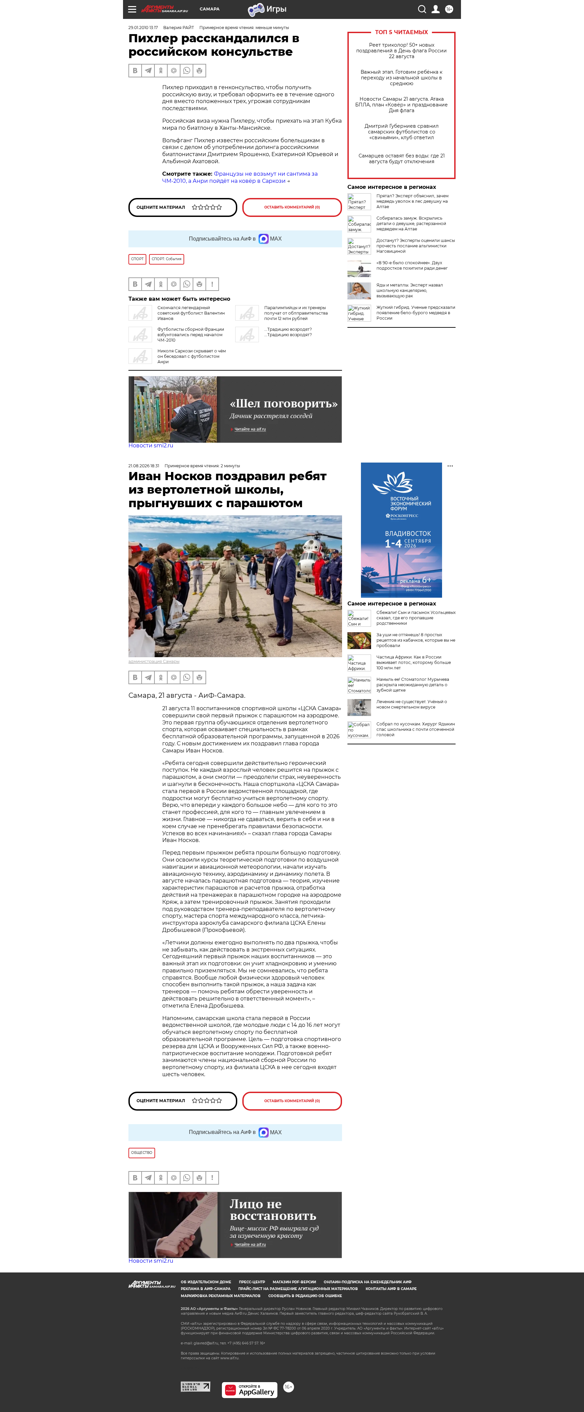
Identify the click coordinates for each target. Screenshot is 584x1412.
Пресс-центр (252, 1282)
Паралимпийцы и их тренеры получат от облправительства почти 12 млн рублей (296, 313)
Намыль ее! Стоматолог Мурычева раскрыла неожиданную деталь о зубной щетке (412, 685)
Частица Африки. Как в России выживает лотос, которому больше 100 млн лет (413, 662)
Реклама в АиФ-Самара (205, 1289)
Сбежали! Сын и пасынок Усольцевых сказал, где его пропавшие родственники (416, 618)
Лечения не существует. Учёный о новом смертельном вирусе (411, 704)
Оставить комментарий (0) (292, 207)
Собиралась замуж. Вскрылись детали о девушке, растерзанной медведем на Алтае (411, 223)
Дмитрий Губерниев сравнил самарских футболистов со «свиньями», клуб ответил (402, 132)
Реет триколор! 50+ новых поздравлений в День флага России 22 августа (401, 50)
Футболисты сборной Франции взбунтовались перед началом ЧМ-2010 (190, 335)
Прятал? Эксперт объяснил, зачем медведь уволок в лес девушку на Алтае (412, 201)
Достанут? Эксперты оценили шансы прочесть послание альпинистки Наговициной (415, 246)
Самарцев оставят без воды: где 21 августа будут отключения (402, 159)
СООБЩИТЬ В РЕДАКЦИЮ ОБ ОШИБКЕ (305, 1296)
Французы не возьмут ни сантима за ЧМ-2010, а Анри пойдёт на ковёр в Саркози (240, 177)
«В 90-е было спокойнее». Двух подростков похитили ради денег (412, 265)
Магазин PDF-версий (294, 1282)
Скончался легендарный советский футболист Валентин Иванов (191, 313)
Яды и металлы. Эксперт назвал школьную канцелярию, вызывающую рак (409, 290)
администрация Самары (153, 661)
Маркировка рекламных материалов (221, 1296)
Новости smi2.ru (150, 445)
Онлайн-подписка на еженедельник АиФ (368, 1282)
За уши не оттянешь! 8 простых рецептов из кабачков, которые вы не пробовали (415, 640)
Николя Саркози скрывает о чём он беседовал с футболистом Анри (191, 356)
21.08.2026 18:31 (143, 465)
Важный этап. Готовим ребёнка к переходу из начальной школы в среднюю (401, 77)
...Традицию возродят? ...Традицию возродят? (288, 332)
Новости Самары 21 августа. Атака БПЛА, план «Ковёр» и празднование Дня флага (401, 105)
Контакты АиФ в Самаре (391, 1289)
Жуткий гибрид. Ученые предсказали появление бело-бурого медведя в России (415, 313)
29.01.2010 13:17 (143, 27)
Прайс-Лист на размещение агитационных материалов (298, 1289)
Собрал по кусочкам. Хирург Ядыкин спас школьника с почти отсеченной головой (415, 729)
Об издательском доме (206, 1282)
